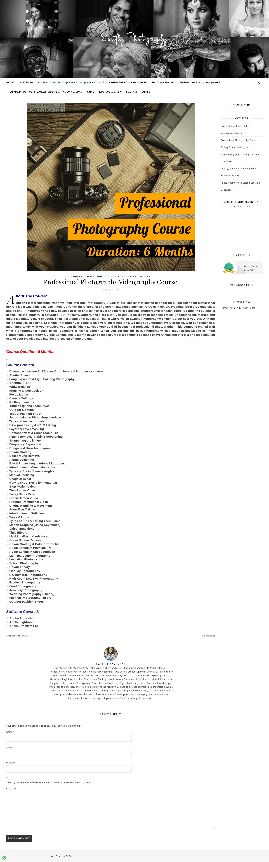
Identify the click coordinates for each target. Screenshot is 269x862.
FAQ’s (90, 92)
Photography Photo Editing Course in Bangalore (186, 83)
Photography (127, 276)
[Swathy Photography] (134, 37)
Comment (11, 788)
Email (10, 747)
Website (10, 762)
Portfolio (26, 83)
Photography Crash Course (128, 83)
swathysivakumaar (19, 635)
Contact (131, 92)
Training (144, 276)
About (10, 83)
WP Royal (70, 856)
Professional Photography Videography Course (71, 83)
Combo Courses (106, 276)
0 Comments (208, 635)
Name (10, 731)
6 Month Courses (82, 276)
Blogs (146, 92)
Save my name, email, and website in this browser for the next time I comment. (48, 782)
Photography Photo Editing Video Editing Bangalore (45, 92)
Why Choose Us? (110, 92)
